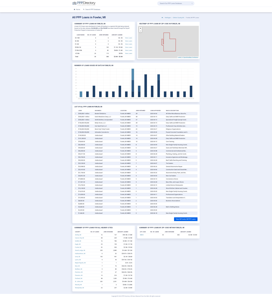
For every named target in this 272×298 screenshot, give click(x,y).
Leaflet (179, 57)
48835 (142, 235)
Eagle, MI (78, 244)
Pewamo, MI (78, 275)
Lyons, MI (78, 259)
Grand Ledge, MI (80, 250)
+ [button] (140, 28)
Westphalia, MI (79, 288)
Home (78, 9)
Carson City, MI (79, 238)
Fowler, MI (78, 247)
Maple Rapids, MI (80, 263)
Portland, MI (78, 278)
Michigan (168, 17)
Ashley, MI (78, 235)
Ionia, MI (77, 256)
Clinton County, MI (178, 17)
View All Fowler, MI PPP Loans (186, 219)
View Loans (128, 38)
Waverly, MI (78, 284)
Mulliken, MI (78, 269)
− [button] (140, 31)
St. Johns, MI (79, 281)
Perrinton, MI (79, 272)
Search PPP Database (92, 9)
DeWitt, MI (78, 241)
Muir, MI (77, 266)
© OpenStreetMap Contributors (190, 57)
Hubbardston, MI (80, 253)
